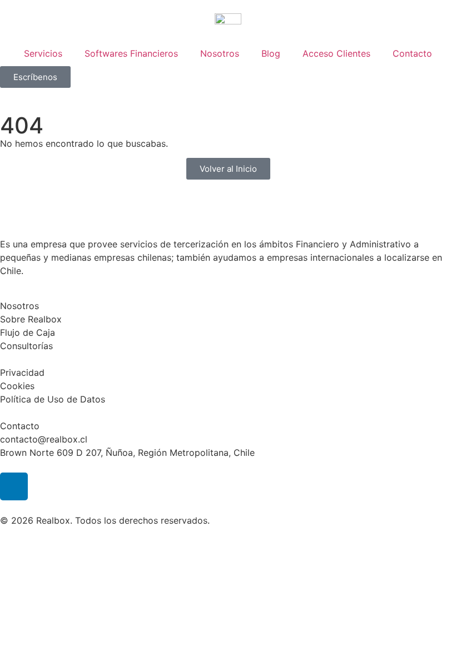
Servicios (43, 53)
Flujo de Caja (27, 332)
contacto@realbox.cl (43, 439)
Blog (270, 53)
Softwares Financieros (131, 53)
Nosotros (219, 53)
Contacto (412, 53)
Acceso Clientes (336, 53)
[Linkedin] (14, 486)
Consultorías (26, 345)
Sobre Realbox (31, 319)
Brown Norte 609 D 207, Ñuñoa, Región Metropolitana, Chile (127, 452)
